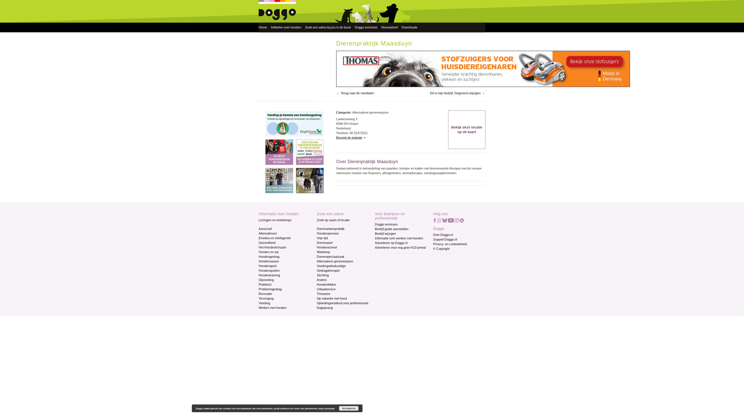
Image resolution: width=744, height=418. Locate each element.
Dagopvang (325, 307)
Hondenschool (327, 247)
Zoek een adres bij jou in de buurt (328, 27)
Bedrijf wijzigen (385, 233)
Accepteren (348, 408)
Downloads (409, 27)
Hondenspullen (269, 270)
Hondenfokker (326, 284)
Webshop (323, 252)
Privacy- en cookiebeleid (450, 244)
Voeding (264, 303)
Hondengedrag (269, 256)
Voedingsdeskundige (331, 266)
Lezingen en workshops (275, 220)
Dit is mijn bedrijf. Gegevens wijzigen (455, 93)
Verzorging (266, 298)
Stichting (323, 275)
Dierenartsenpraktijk (330, 228)
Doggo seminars (366, 27)
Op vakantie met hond (332, 298)
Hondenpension (328, 233)
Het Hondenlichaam (272, 247)
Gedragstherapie (328, 270)
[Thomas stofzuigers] (483, 68)
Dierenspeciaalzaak (330, 256)
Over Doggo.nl (443, 234)
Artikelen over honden (286, 27)
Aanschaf (265, 228)
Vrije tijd (322, 238)
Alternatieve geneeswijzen (335, 261)
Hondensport (267, 266)
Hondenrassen (269, 261)
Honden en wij (269, 252)
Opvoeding (266, 280)
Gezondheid (267, 242)
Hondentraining (269, 275)
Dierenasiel (325, 242)
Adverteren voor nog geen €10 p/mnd (400, 247)
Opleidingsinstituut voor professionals (342, 303)
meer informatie (327, 408)
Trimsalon (323, 294)
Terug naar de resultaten (357, 93)
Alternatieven (268, 233)
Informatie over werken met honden (399, 238)
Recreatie (265, 294)
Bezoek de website (349, 137)
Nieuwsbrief (389, 27)
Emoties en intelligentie (275, 238)
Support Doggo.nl (445, 239)
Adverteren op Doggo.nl (391, 243)
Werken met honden (272, 307)
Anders (322, 280)
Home (263, 27)
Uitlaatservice (326, 289)
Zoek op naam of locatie (333, 220)
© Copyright (441, 248)
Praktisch (265, 284)
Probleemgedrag (270, 289)
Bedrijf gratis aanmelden (391, 229)
